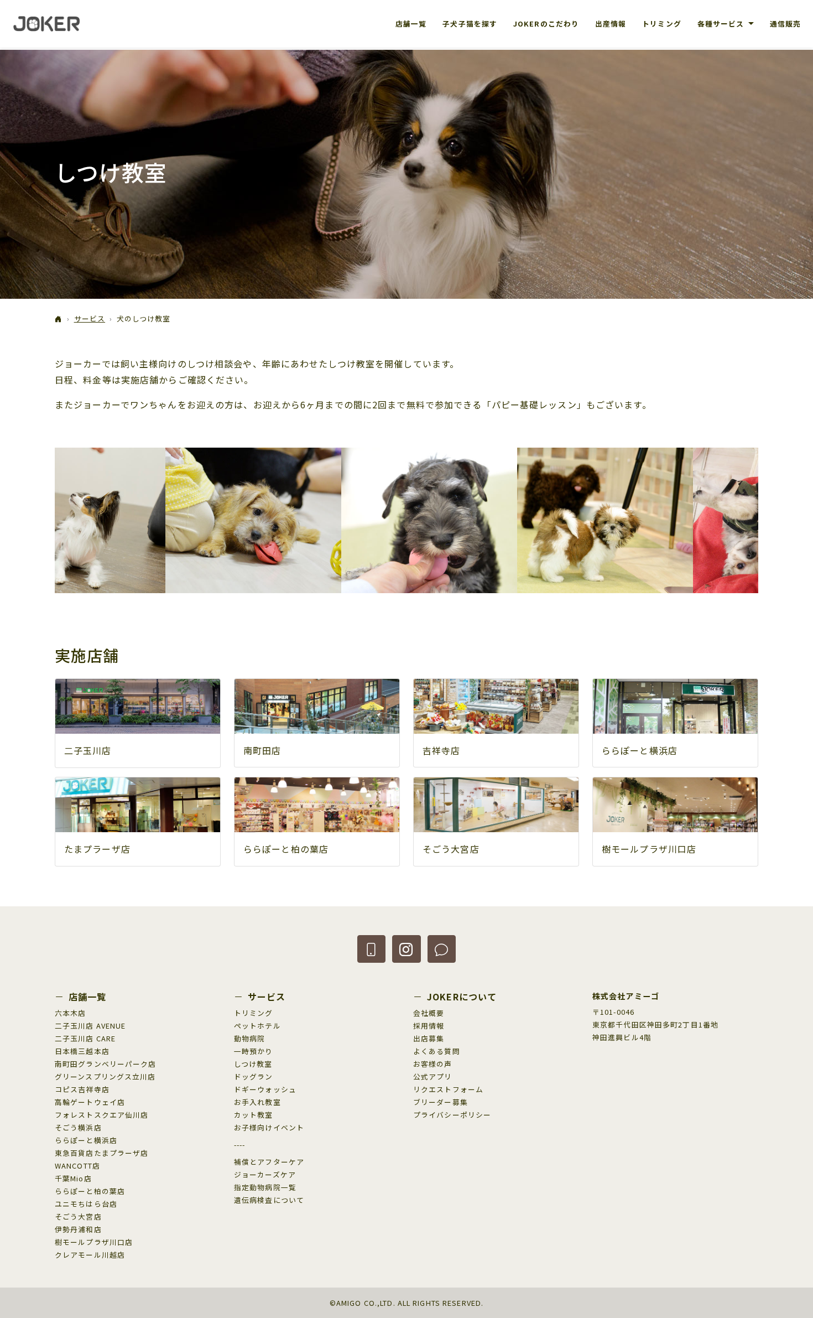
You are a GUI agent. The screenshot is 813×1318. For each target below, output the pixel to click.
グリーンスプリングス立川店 (105, 1076)
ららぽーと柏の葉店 (286, 848)
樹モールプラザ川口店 (649, 848)
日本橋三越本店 (82, 1051)
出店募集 (428, 1038)
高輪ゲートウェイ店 (90, 1102)
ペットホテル (257, 1025)
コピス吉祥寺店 (82, 1089)
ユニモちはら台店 (86, 1203)
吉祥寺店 (441, 750)
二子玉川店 (88, 750)
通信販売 (785, 23)
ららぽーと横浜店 (640, 750)
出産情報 (610, 23)
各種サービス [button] (722, 23)
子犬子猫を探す (469, 23)
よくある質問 (436, 1051)
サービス (89, 318)
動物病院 (249, 1038)
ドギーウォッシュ (265, 1089)
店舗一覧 (410, 23)
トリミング (661, 23)
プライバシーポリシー (452, 1114)
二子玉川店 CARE (85, 1038)
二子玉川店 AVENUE (90, 1025)
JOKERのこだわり (546, 23)
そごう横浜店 (78, 1127)
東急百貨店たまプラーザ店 (101, 1153)
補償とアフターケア (269, 1161)
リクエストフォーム (448, 1089)
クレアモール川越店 (90, 1254)
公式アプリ (432, 1076)
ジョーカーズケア (265, 1174)
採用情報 (428, 1025)
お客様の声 (432, 1063)
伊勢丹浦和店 (78, 1229)
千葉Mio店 (73, 1178)
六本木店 (70, 1013)
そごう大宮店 (451, 848)
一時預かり (253, 1051)
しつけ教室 (253, 1063)
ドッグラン (253, 1076)
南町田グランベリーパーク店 (106, 1063)
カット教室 (253, 1114)
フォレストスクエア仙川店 (101, 1114)
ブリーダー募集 (440, 1102)
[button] (371, 949)
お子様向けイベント (269, 1127)
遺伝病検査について (269, 1200)
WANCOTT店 (77, 1165)
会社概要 (428, 1013)
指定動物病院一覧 (265, 1187)
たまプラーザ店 (97, 848)
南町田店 (262, 750)
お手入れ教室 (257, 1102)
